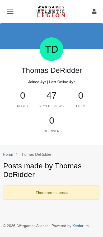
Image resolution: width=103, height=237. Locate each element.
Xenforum (80, 226)
